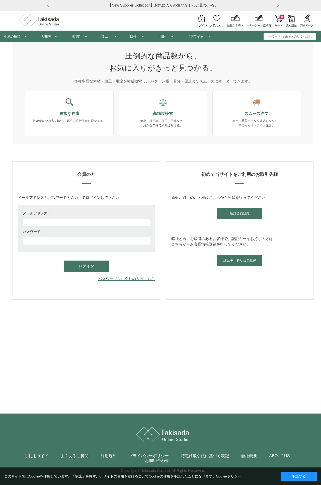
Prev (49, 5)
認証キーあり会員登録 (239, 260)
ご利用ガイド (36, 456)
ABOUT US (279, 456)
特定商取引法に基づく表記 (205, 456)
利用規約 (109, 456)
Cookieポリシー (228, 476)
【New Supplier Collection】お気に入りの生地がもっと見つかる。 (163, 5)
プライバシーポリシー (149, 456)
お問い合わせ (157, 461)
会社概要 (249, 456)
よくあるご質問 (74, 456)
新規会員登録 (240, 213)
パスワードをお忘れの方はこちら (126, 279)
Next (277, 5)
